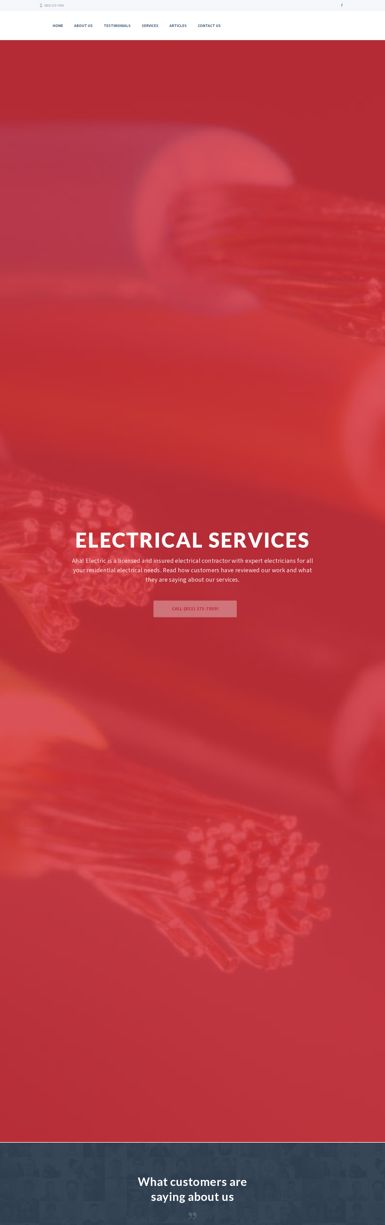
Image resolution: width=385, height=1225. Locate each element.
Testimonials (117, 25)
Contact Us (209, 25)
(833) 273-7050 (54, 5)
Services (150, 25)
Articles (178, 25)
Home (58, 25)
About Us (83, 25)
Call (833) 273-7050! (192, 609)
